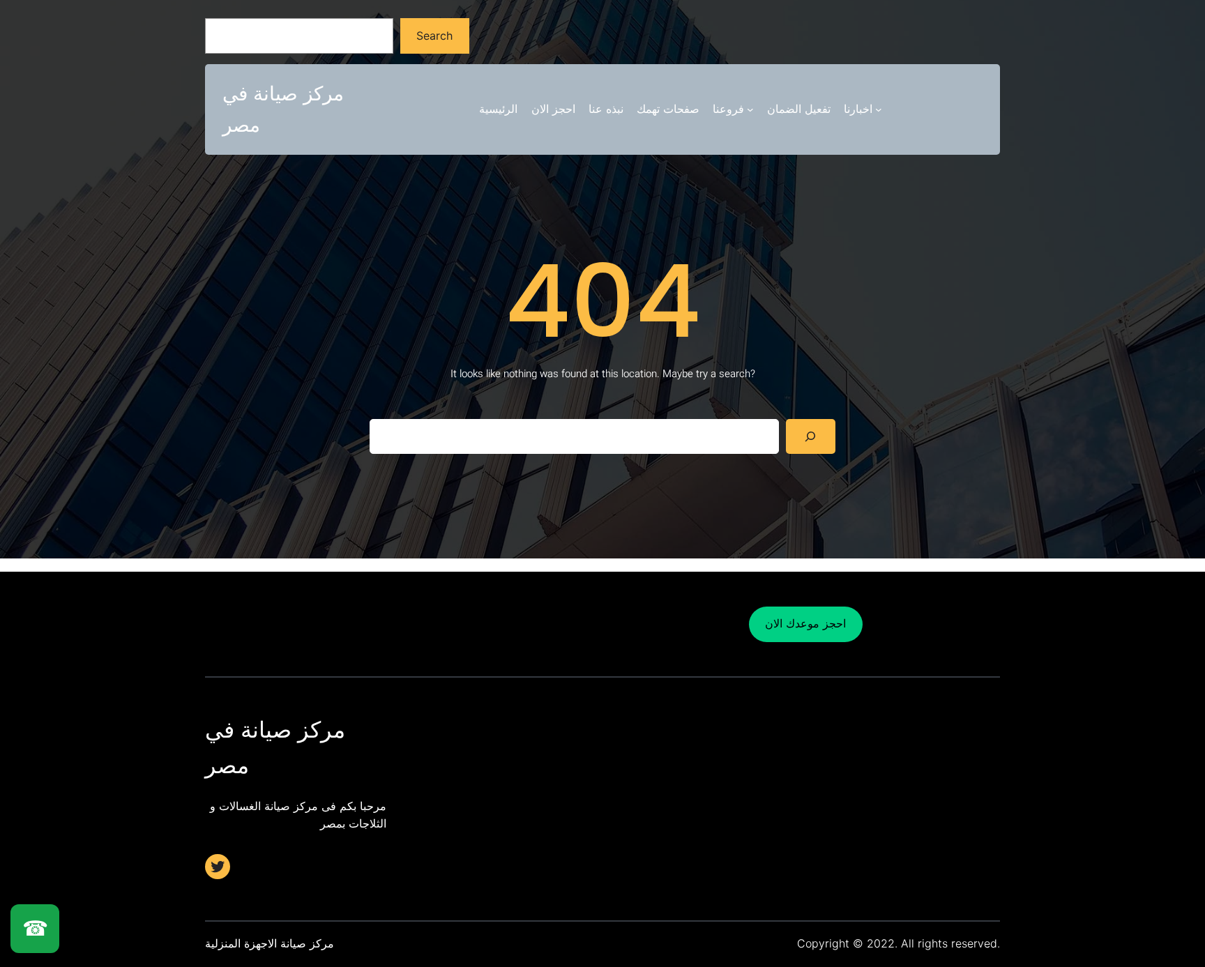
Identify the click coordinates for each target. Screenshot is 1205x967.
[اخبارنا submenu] (878, 109)
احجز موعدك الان (805, 623)
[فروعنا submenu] (750, 109)
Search (434, 36)
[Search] (810, 436)
